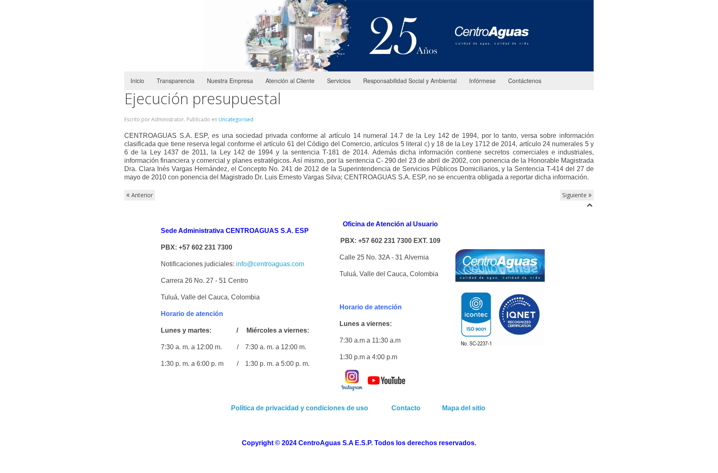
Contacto (406, 408)
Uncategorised (236, 119)
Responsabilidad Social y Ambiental (410, 80)
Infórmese (482, 80)
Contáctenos (524, 80)
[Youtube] (386, 380)
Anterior (141, 195)
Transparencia (175, 80)
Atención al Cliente (290, 80)
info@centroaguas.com (270, 263)
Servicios (339, 80)
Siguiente (575, 195)
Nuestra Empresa (230, 80)
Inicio (137, 80)
